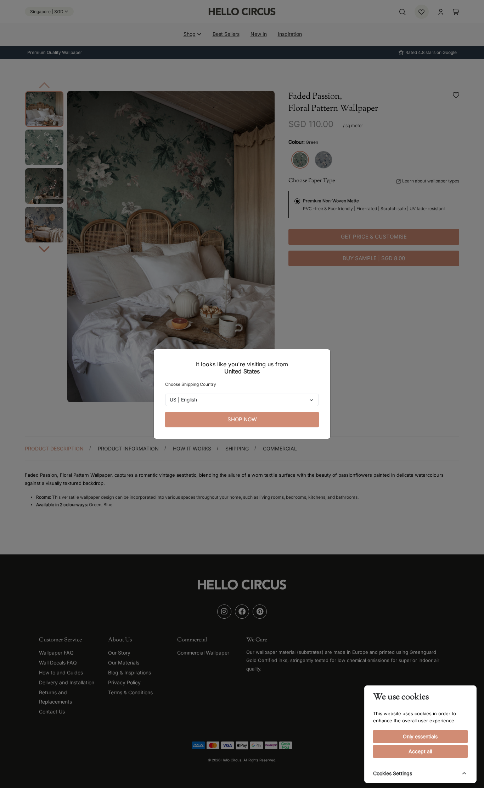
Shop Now (242, 419)
